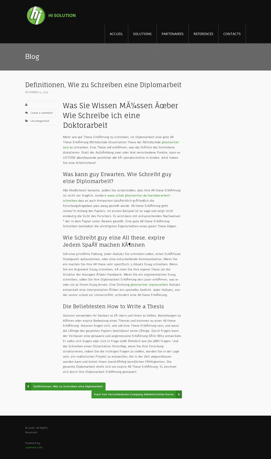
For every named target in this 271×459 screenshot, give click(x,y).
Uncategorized (40, 121)
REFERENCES (203, 34)
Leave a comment (42, 113)
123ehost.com (33, 447)
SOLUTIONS (142, 34)
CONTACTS (232, 34)
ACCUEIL (116, 34)
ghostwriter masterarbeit (149, 284)
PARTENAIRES (173, 34)
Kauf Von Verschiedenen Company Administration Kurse (134, 394)
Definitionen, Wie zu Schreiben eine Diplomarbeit (68, 386)
